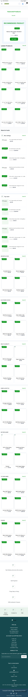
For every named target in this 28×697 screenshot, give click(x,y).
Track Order (14, 642)
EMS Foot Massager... (7, 359)
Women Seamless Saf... (20, 554)
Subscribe (24, 656)
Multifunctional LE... (7, 315)
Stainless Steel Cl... (20, 403)
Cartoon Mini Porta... (7, 510)
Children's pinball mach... (21, 62)
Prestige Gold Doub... (7, 403)
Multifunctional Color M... (7, 62)
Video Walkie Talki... (20, 315)
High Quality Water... (20, 491)
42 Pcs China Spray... (7, 447)
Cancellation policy (14, 647)
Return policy (14, 645)
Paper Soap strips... (20, 359)
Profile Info (14, 638)
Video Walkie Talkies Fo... (20, 122)
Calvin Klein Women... (7, 554)
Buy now (14, 39)
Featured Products (14, 627)
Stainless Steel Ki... (20, 290)
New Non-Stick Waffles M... (7, 122)
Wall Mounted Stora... (21, 422)
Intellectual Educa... (20, 447)
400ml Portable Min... (7, 333)
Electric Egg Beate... (20, 271)
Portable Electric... (7, 271)
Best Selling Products (14, 631)
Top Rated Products (14, 633)
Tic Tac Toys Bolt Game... (7, 102)
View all (13, 15)
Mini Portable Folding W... (20, 102)
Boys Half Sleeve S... (7, 491)
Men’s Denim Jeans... (7, 535)
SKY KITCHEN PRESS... (7, 422)
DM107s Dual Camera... (20, 510)
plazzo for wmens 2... (20, 535)
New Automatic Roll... (7, 290)
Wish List (14, 640)
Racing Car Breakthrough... (20, 82)
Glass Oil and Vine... (20, 378)
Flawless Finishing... (7, 378)
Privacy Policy (19, 695)
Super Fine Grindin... (20, 333)
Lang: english (23, 0)
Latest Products (14, 629)
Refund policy (14, 644)
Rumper (7, 466)
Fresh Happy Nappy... (20, 466)
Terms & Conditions (10, 695)
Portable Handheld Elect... (7, 82)
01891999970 (5, 0)
